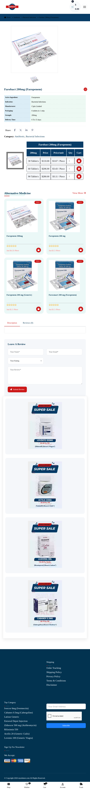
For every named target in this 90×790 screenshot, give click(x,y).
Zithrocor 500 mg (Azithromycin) (20, 725)
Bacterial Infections (29, 17)
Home (8, 17)
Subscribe (66, 725)
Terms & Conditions (56, 680)
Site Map (8, 689)
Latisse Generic (11, 716)
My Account (10, 676)
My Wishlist (10, 693)
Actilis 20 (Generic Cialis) (17, 733)
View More (78, 193)
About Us (8, 668)
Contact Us (9, 672)
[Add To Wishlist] (85, 89)
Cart (44, 785)
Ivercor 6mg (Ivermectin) (16, 708)
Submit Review (18, 389)
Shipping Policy (54, 672)
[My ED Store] (12, 7)
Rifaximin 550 (11, 729)
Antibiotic (16, 17)
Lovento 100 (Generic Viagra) (18, 738)
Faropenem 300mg (15, 236)
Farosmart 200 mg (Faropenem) (63, 295)
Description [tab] (12, 323)
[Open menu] (84, 6)
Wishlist (26, 785)
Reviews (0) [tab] (28, 323)
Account (62, 787)
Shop (6, 685)
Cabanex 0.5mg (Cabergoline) (18, 712)
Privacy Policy (53, 676)
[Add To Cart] (38, 250)
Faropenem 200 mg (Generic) (19, 295)
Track (81, 787)
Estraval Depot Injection (16, 721)
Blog (6, 680)
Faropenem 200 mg (57, 236)
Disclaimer (51, 685)
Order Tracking (53, 668)
